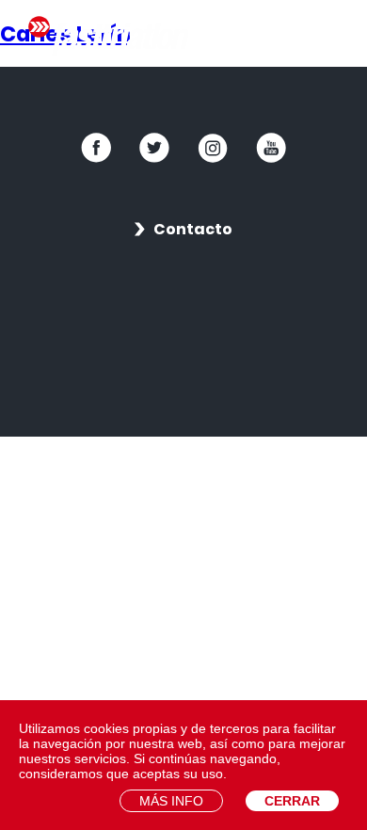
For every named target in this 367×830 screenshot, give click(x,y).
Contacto (192, 229)
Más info (171, 800)
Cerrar (292, 800)
